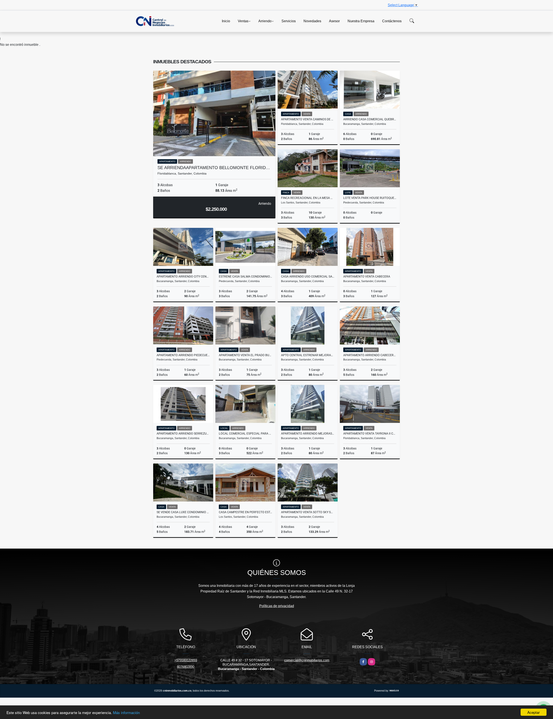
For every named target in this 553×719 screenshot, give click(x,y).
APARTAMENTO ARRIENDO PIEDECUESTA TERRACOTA (183, 355)
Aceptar (533, 712)
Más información (126, 712)
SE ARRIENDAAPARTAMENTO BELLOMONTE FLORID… (213, 167)
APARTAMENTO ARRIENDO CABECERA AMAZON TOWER (369, 355)
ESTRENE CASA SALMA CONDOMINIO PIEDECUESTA (245, 276)
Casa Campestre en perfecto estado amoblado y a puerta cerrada (245, 512)
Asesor (334, 21)
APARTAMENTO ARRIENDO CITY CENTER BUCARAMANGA (183, 276)
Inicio (226, 21)
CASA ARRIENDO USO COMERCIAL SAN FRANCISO (307, 276)
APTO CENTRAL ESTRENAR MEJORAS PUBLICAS (307, 355)
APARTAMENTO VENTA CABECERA (366, 276)
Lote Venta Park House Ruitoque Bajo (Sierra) (369, 198)
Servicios (288, 21)
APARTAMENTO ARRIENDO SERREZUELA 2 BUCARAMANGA (183, 433)
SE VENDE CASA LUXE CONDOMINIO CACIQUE (183, 512)
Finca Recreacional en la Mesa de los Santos (307, 198)
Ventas (243, 21)
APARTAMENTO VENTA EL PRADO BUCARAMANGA (245, 355)
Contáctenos (392, 21)
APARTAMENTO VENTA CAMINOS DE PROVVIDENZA (307, 119)
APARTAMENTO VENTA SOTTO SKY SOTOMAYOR (307, 512)
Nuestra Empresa (361, 21)
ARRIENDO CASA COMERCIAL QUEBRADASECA (369, 119)
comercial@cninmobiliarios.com (306, 660)
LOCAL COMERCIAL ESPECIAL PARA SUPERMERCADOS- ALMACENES (245, 433)
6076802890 (185, 666)
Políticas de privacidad (276, 606)
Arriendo (265, 21)
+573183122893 (185, 660)
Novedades (312, 21)
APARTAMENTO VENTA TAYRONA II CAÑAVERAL (369, 433)
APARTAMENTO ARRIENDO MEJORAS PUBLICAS (307, 433)
